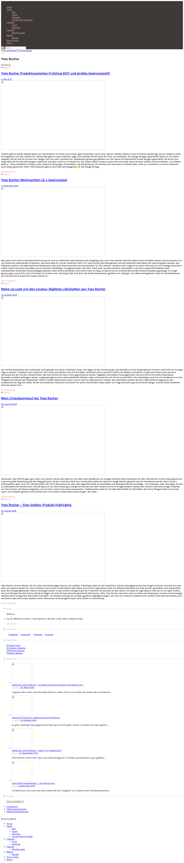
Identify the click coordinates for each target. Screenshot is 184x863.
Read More (11, 623)
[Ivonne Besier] (16, 50)
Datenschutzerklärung (17, 811)
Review (15, 38)
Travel (9, 9)
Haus (14, 786)
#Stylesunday (18, 32)
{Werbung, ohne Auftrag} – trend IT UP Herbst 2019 (36, 750)
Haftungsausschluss (16, 809)
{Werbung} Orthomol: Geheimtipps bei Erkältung (36, 717)
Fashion (10, 30)
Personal (16, 27)
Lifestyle (10, 22)
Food (14, 25)
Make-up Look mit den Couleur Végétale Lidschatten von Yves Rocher (53, 289)
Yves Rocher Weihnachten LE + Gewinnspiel (34, 180)
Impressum (12, 806)
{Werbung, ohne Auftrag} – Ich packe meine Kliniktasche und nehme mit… (48, 685)
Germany (16, 17)
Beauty (9, 35)
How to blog (12, 40)
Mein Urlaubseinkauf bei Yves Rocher (29, 398)
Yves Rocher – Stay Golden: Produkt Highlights (36, 505)
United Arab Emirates (22, 20)
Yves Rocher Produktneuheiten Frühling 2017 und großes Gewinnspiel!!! (55, 73)
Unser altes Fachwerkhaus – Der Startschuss (33, 783)
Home (9, 7)
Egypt (15, 14)
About (9, 43)
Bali (14, 12)
